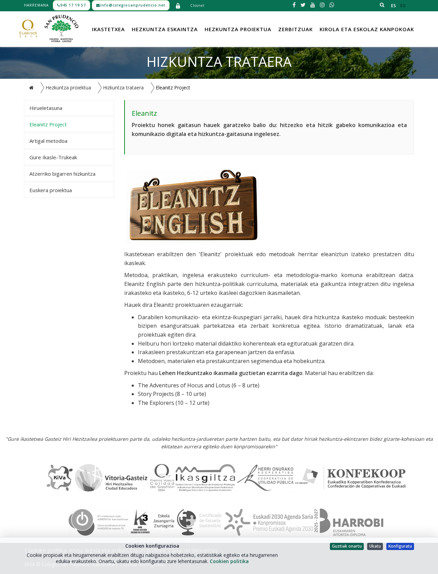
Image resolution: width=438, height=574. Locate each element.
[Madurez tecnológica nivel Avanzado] (98, 522)
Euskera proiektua (50, 190)
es (393, 6)
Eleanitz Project (48, 124)
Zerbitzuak (295, 29)
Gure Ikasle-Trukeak (53, 157)
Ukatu (375, 546)
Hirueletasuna (45, 107)
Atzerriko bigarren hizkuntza (62, 173)
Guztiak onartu (347, 546)
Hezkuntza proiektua (238, 29)
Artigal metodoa (48, 140)
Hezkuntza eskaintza (165, 29)
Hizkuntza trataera (123, 87)
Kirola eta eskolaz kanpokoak (367, 29)
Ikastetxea (108, 29)
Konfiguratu (400, 546)
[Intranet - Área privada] (178, 5)
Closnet (197, 5)
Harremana (36, 5)
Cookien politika (229, 561)
